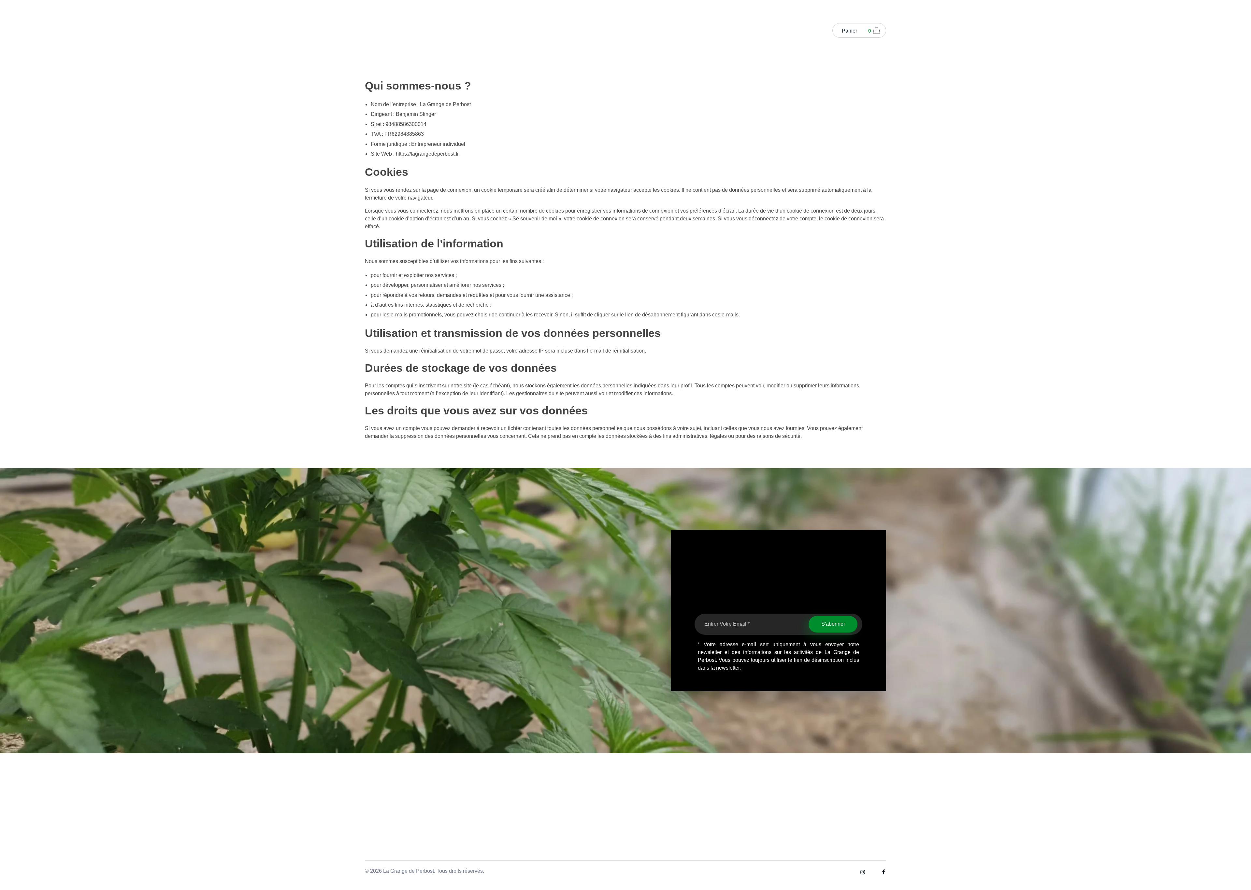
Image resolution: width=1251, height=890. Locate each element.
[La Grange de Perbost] (384, 29)
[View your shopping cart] (876, 31)
